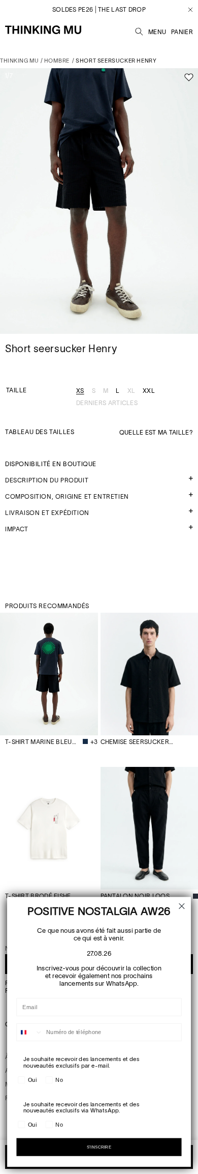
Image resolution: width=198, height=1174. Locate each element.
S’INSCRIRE (99, 1147)
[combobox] (30, 1032)
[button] (139, 30)
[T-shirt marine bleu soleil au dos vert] (49, 674)
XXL (149, 391)
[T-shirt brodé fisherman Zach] (49, 828)
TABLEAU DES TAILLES (39, 431)
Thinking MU (19, 61)
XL (131, 391)
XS (80, 391)
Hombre (57, 61)
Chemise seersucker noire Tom (137, 741)
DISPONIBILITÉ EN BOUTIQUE (50, 464)
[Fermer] (186, 9)
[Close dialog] (182, 906)
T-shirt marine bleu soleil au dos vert (41, 741)
